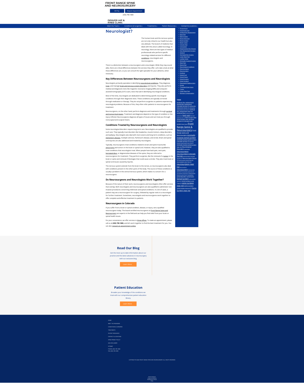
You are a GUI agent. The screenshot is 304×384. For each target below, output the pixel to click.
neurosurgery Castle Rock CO (188, 171)
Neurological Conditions (187, 67)
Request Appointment (134, 11)
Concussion (183, 47)
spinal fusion (190, 177)
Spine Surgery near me (186, 189)
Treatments (151, 26)
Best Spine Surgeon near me (186, 118)
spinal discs (190, 175)
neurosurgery (182, 169)
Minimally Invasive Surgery (188, 61)
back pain (186, 115)
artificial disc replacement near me (186, 110)
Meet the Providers (114, 323)
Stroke (182, 85)
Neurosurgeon (184, 69)
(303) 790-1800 (128, 15)
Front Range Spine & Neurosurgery (185, 127)
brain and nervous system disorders (133, 86)
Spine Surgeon (184, 81)
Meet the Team (113, 26)
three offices (141, 220)
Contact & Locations (188, 26)
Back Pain (183, 35)
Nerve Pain (183, 65)
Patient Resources (169, 26)
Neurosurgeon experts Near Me (186, 160)
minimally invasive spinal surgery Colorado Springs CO (186, 140)
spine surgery (188, 186)
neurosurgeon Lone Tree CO (184, 162)
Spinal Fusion (184, 77)
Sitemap (110, 346)
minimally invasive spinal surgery (186, 136)
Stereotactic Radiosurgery (187, 83)
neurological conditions (149, 83)
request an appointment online (124, 226)
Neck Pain (183, 63)
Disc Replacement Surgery (187, 51)
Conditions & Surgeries (133, 26)
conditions (145, 58)
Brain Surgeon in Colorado (185, 120)
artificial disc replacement (185, 102)
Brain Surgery (184, 41)
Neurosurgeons (183, 167)
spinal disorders (181, 177)
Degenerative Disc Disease (188, 49)
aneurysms (110, 148)
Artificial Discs (181, 113)
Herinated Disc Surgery (187, 55)
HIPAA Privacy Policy (114, 339)
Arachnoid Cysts (184, 30)
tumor (165, 156)
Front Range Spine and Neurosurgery (186, 132)
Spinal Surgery (184, 79)
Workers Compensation (187, 93)
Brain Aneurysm (185, 39)
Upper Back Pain (185, 91)
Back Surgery (184, 36)
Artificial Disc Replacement (187, 32)
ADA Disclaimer (112, 343)
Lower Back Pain (185, 57)
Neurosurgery (184, 71)
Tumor (182, 89)
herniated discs (111, 153)
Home (109, 320)
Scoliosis (182, 73)
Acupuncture (184, 28)
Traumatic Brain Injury (186, 87)
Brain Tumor (184, 43)
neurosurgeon (182, 151)
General (182, 53)
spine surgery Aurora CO (184, 188)
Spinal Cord (183, 75)
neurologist (187, 149)
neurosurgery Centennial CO (183, 173)
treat (107, 86)
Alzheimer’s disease (113, 138)
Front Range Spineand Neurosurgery (120, 4)
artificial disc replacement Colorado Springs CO (184, 105)
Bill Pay (116, 11)
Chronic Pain (183, 45)
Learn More (127, 264)
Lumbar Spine (184, 59)
